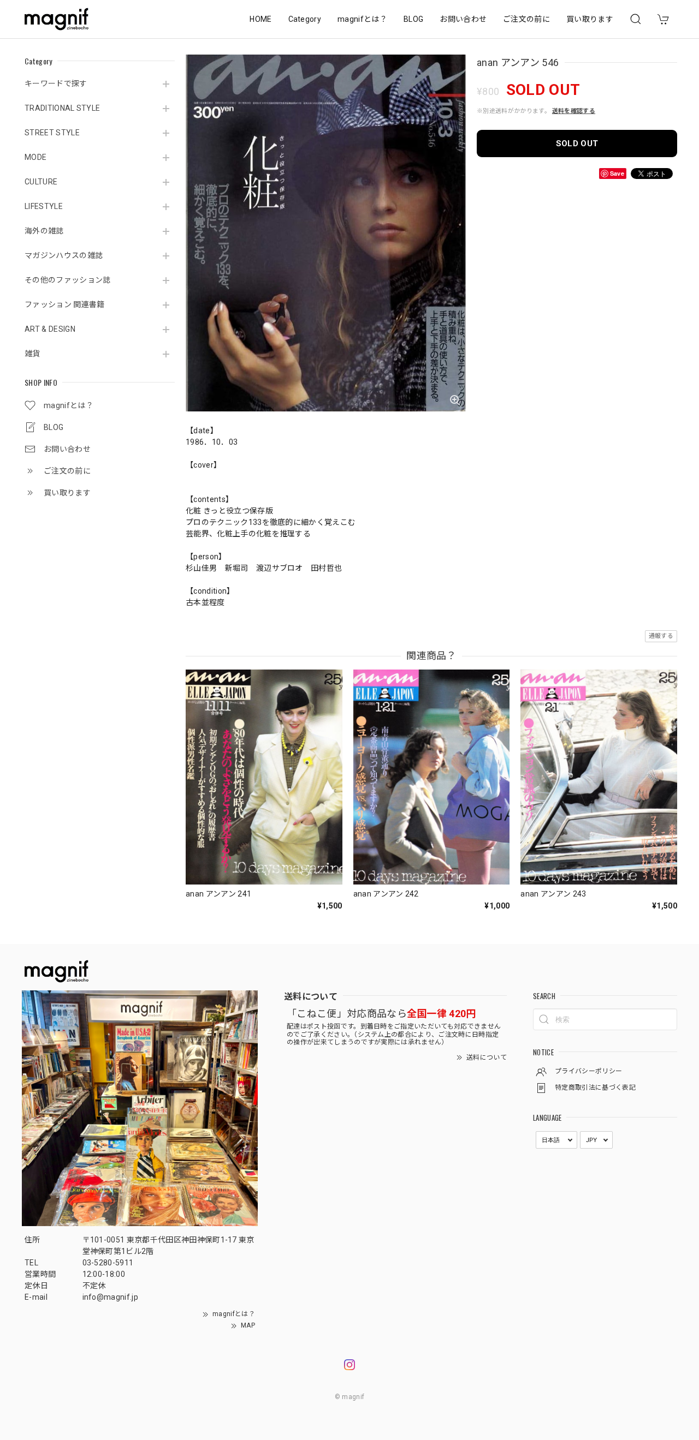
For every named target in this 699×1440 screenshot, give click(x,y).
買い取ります (589, 19)
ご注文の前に (526, 19)
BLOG (413, 19)
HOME (260, 19)
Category (305, 19)
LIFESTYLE (44, 206)
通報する (661, 636)
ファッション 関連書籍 (65, 304)
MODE (35, 157)
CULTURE (41, 181)
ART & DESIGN (50, 329)
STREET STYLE (52, 132)
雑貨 (32, 353)
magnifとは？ (362, 19)
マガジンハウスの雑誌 (64, 255)
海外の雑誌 (44, 230)
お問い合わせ (463, 19)
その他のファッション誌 (68, 280)
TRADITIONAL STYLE (62, 108)
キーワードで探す (56, 83)
